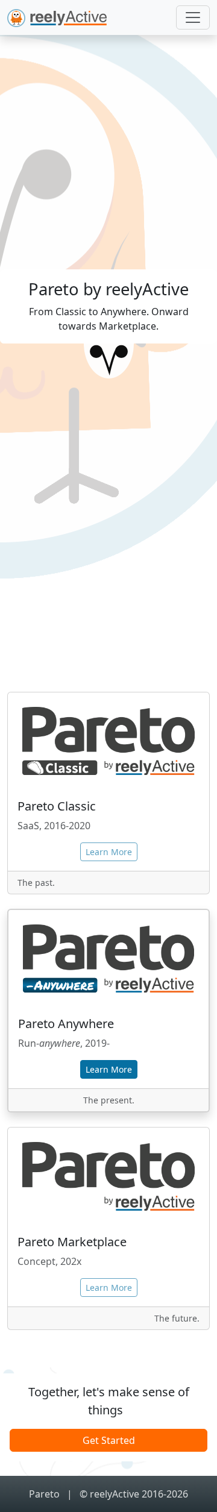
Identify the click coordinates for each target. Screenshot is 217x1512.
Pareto (45, 1494)
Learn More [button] (109, 1069)
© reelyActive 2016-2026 (134, 1494)
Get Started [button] (109, 1440)
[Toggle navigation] (193, 17)
